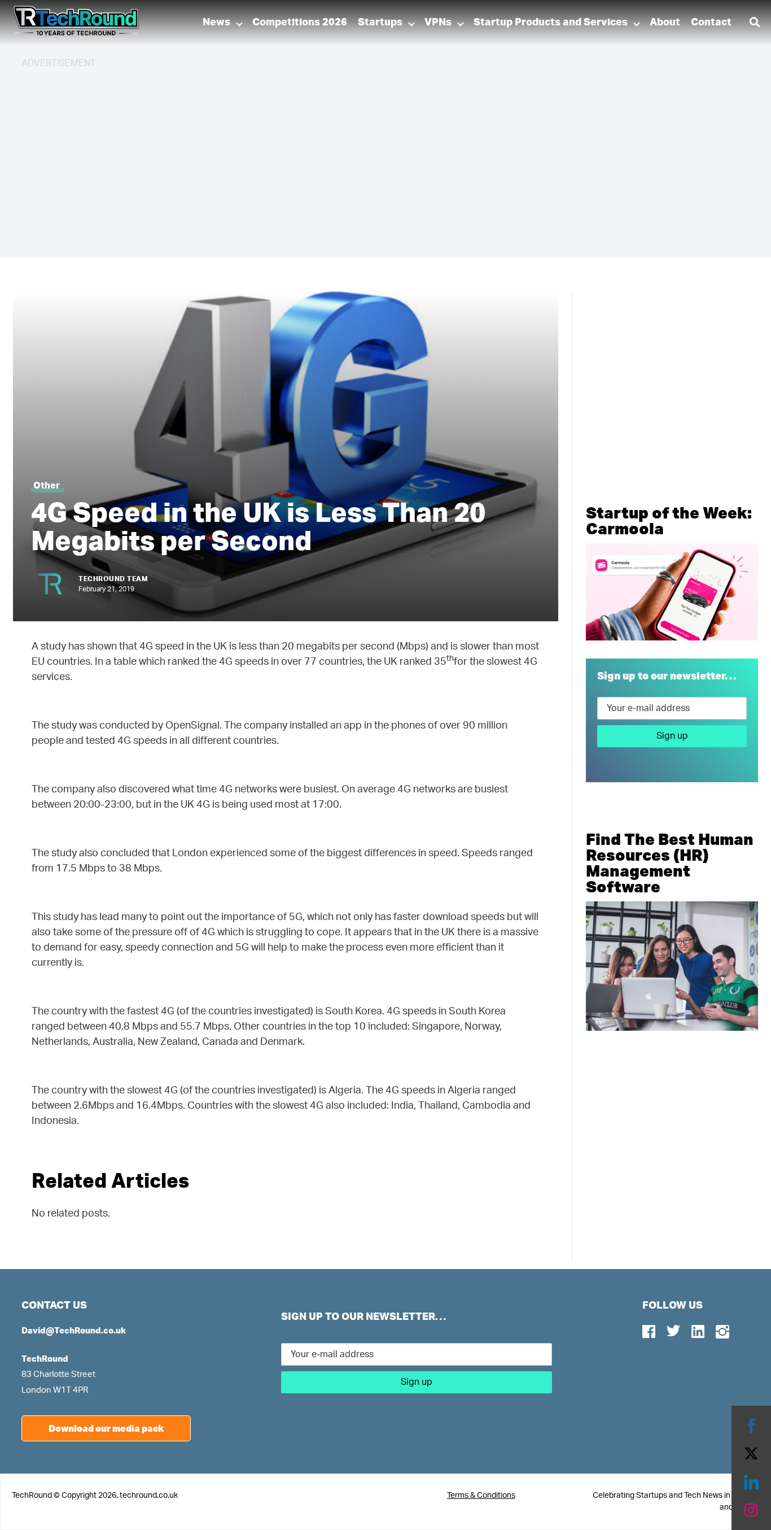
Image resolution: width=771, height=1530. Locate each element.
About (665, 23)
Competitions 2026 (299, 23)
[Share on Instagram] (751, 1510)
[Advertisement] (360, 158)
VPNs (438, 23)
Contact (711, 23)
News (216, 23)
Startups (380, 23)
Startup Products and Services (551, 23)
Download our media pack (106, 1428)
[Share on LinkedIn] (751, 1482)
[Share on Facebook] (751, 1425)
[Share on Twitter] (751, 1453)
